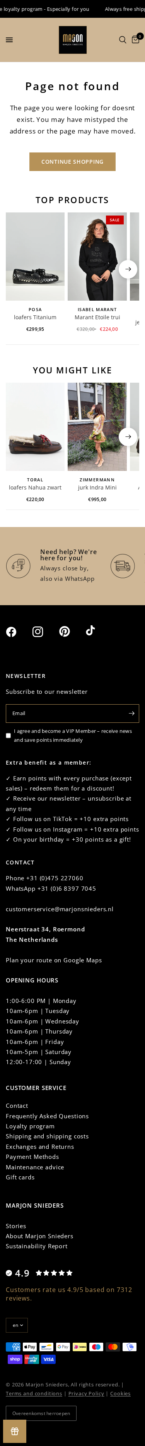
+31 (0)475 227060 (54, 878)
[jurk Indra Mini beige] (97, 427)
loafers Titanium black (35, 317)
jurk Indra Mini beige (97, 488)
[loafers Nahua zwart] (35, 427)
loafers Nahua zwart (35, 487)
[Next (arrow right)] (128, 269)
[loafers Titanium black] (35, 256)
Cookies (120, 1393)
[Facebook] (18, 631)
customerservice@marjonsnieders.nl (60, 909)
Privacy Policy (86, 1393)
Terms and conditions (34, 1393)
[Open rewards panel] (14, 1431)
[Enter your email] (131, 713)
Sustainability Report (37, 1246)
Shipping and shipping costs (47, 1136)
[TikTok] (98, 631)
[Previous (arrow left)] (17, 269)
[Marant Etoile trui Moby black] (97, 256)
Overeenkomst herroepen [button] (41, 1413)
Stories (16, 1226)
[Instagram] (44, 631)
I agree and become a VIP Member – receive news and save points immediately (73, 735)
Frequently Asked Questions (47, 1116)
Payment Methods (32, 1156)
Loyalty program (30, 1126)
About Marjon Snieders (39, 1236)
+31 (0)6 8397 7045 (67, 888)
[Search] (122, 40)
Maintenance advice (35, 1167)
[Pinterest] (71, 631)
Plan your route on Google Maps (54, 960)
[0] (134, 40)
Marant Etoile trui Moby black (97, 317)
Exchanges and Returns (40, 1146)
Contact (17, 1105)
